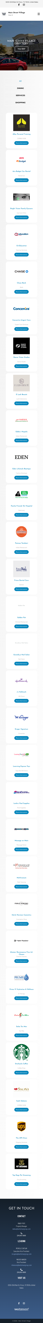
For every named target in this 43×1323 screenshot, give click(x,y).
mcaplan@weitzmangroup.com (21, 1254)
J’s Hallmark (21, 692)
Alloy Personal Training (21, 134)
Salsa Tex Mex (21, 1026)
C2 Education (21, 246)
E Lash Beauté (21, 394)
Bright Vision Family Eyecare (21, 208)
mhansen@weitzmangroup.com (21, 1265)
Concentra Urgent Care (21, 320)
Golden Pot (21, 617)
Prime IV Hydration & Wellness (22, 989)
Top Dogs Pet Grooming (21, 1175)
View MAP (21, 49)
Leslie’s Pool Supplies (21, 803)
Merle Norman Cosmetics (21, 915)
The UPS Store (21, 1138)
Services (20, 95)
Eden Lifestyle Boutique (21, 469)
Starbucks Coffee (21, 1064)
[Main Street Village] (4, 14)
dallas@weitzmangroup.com (21, 1229)
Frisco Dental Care (21, 580)
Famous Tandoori (21, 543)
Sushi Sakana (21, 1101)
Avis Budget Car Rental (21, 171)
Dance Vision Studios (21, 357)
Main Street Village (16, 13)
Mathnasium (21, 878)
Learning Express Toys (21, 766)
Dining (20, 88)
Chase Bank (21, 283)
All (20, 81)
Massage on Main (21, 840)
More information (21, 143)
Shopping (20, 103)
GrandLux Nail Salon (21, 655)
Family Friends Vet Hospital (21, 506)
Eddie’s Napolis (21, 432)
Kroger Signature (21, 729)
